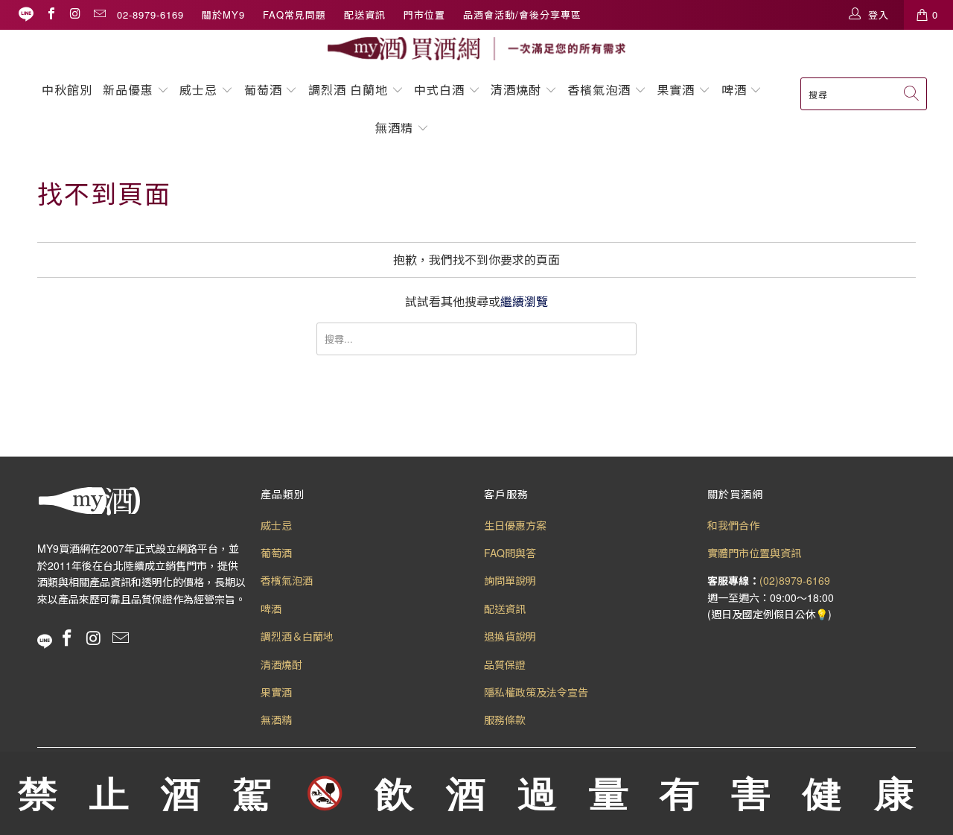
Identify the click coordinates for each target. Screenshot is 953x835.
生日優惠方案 (515, 525)
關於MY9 (223, 14)
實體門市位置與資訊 (754, 552)
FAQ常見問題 (294, 14)
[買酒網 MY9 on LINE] (26, 14)
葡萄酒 (263, 89)
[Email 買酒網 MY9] (99, 14)
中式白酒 (441, 89)
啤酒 (734, 89)
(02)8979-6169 (794, 580)
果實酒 (676, 89)
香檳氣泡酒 (599, 89)
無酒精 (396, 127)
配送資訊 (365, 14)
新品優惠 (128, 89)
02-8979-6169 (150, 14)
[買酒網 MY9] (476, 49)
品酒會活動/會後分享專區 (522, 14)
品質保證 (505, 664)
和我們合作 (733, 525)
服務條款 (505, 719)
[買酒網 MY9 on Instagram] (74, 14)
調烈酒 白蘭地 (348, 89)
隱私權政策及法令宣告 (536, 692)
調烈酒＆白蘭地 (297, 636)
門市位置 (424, 14)
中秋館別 (67, 89)
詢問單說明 (510, 580)
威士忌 (198, 89)
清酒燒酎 (516, 89)
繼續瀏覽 (524, 301)
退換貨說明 (510, 636)
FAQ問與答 (510, 552)
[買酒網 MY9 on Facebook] (50, 14)
